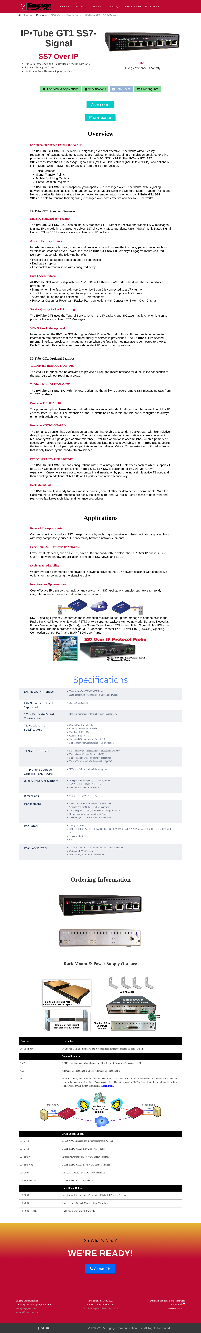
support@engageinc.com (27, 1312)
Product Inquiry (133, 6)
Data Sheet (122, 89)
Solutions (64, 6)
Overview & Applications (62, 89)
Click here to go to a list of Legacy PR (100, 1308)
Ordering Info (149, 89)
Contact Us (102, 1269)
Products (81, 6)
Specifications (96, 89)
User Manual (101, 117)
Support (97, 6)
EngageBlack (152, 6)
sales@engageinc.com (26, 1308)
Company (113, 6)
